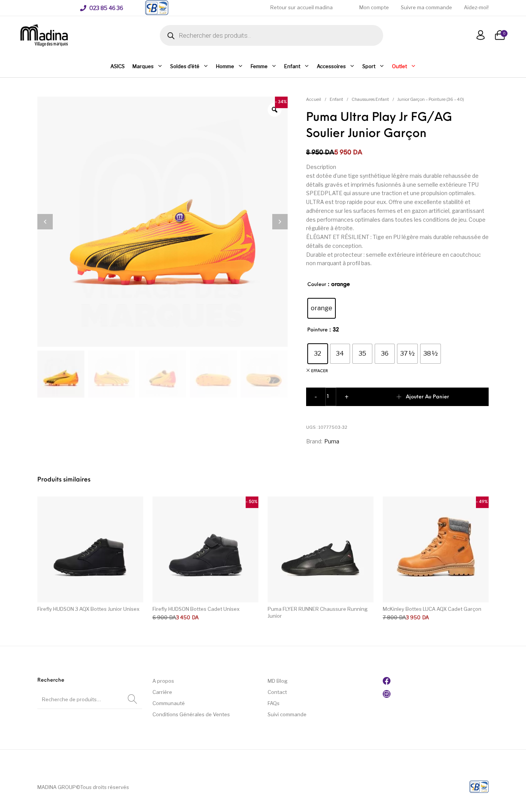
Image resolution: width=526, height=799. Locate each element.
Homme (225, 66)
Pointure (317, 330)
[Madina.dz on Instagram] (386, 696)
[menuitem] (102, 8)
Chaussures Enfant (370, 99)
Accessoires (331, 66)
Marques (143, 66)
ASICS (118, 66)
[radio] (321, 308)
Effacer (319, 371)
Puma (331, 441)
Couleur (316, 284)
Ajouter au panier (427, 397)
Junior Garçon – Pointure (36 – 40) (430, 99)
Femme (259, 66)
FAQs (274, 703)
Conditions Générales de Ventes (191, 714)
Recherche (132, 699)
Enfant (292, 66)
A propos (163, 681)
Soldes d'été (184, 66)
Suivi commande (287, 714)
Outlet (399, 66)
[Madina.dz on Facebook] (386, 683)
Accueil (313, 99)
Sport (368, 66)
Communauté (168, 703)
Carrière (162, 692)
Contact (277, 692)
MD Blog (278, 681)
